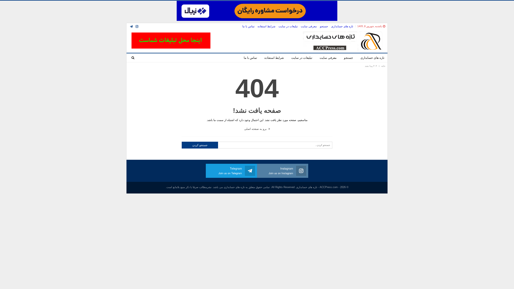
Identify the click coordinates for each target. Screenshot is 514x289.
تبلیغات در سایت (288, 26)
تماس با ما (248, 26)
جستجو (324, 26)
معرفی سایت (309, 26)
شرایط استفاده (266, 26)
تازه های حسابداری (342, 26)
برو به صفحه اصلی (255, 128)
